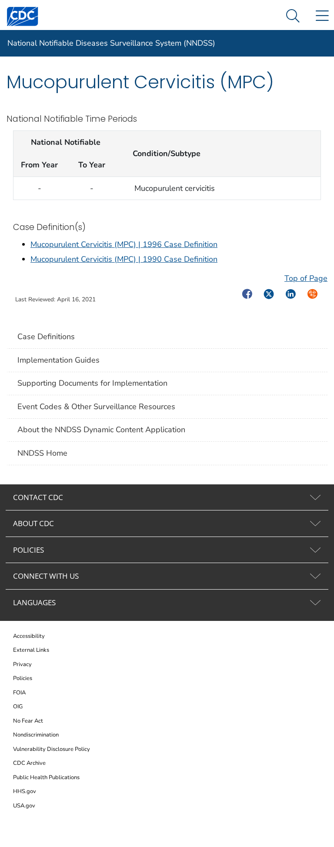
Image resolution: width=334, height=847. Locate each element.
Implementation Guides (58, 360)
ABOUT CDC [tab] (33, 523)
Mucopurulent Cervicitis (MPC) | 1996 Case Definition (123, 244)
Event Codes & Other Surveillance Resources (96, 406)
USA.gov (24, 806)
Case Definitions (46, 336)
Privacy (22, 664)
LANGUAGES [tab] (34, 602)
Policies (22, 678)
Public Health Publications (46, 777)
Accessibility (29, 636)
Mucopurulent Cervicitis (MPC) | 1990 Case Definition (123, 259)
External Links (31, 650)
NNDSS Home (42, 453)
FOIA (19, 693)
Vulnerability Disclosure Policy (51, 749)
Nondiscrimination (36, 735)
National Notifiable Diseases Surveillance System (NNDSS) (111, 43)
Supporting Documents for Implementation (92, 383)
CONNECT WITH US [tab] (46, 576)
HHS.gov (24, 791)
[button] (293, 16)
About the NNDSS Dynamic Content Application (101, 429)
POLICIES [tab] (28, 550)
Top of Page (305, 278)
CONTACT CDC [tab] (38, 497)
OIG (18, 706)
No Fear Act (28, 721)
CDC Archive (29, 763)
